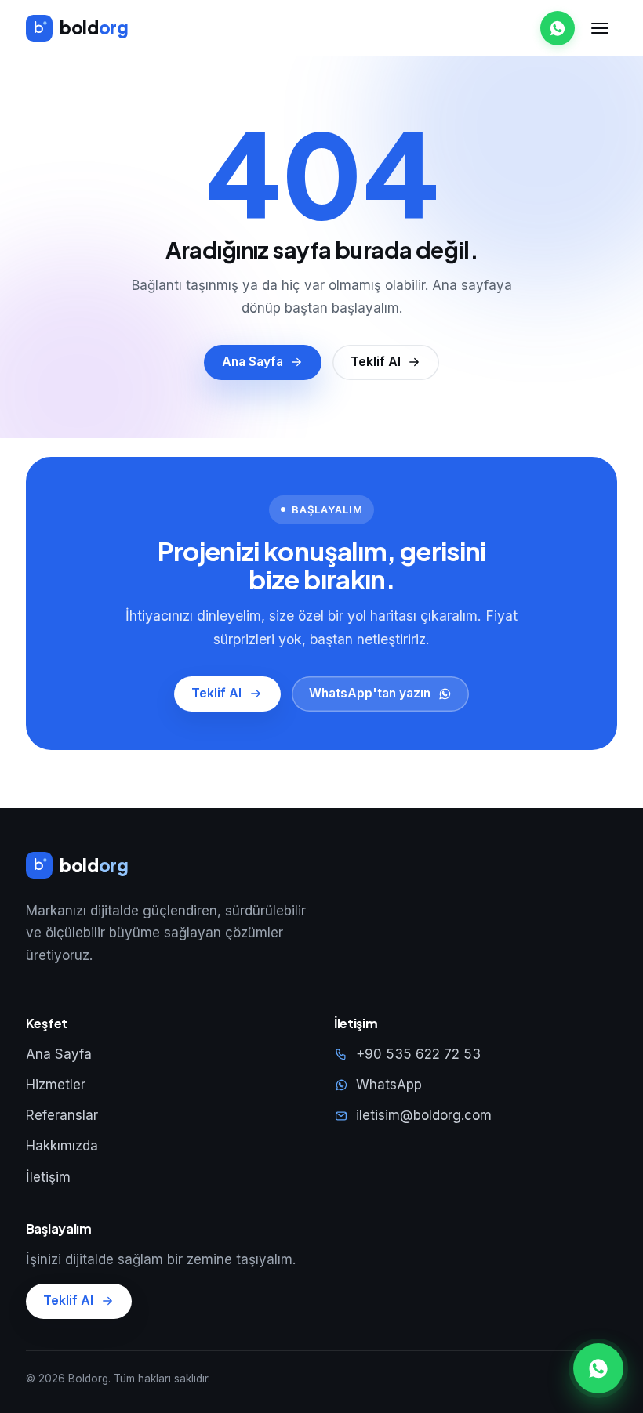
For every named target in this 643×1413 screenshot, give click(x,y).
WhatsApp (389, 1084)
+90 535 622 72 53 (418, 1054)
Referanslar (62, 1115)
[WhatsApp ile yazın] (557, 28)
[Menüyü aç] (600, 28)
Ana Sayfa (59, 1054)
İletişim (48, 1177)
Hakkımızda (62, 1146)
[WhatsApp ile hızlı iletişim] (598, 1368)
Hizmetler (55, 1084)
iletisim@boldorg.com (424, 1115)
